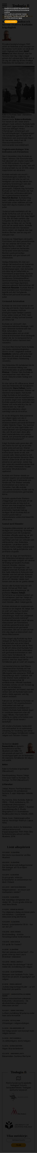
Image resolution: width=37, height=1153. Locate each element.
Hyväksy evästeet (10, 21)
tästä (20, 18)
